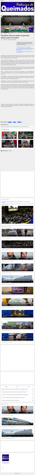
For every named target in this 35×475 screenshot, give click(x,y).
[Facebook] (1, 1)
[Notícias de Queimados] (17, 11)
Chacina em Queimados (7, 293)
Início (1, 33)
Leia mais (8, 238)
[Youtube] (2, 1)
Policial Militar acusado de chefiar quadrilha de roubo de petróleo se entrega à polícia (26, 145)
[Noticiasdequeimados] (5, 1)
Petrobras (9, 33)
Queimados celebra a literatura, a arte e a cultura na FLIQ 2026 (14, 327)
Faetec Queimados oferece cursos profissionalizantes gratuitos (15, 424)
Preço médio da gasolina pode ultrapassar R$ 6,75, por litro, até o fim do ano (9, 145)
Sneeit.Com (19, 473)
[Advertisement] (8, 47)
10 (3, 336)
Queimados (5, 33)
